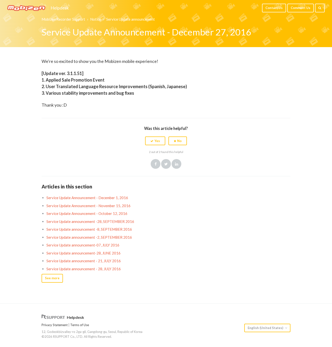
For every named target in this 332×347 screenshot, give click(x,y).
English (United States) (266, 328)
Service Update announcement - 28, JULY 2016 (83, 269)
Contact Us (274, 8)
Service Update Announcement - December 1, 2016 (87, 197)
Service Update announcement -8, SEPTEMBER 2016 (89, 229)
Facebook (155, 164)
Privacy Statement (55, 325)
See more (52, 278)
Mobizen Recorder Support (63, 19)
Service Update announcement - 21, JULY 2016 (83, 261)
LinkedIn (176, 164)
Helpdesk (60, 8)
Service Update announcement (130, 19)
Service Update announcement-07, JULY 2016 (82, 245)
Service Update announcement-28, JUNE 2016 (83, 253)
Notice (95, 19)
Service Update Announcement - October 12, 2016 (86, 213)
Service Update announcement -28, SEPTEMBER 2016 (90, 221)
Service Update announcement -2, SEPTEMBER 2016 (89, 237)
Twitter (166, 164)
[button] (155, 140)
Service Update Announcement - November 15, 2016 (88, 205)
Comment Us (300, 8)
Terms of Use (79, 325)
